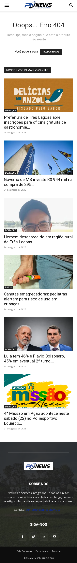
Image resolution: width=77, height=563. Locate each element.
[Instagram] (33, 536)
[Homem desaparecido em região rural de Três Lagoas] (38, 215)
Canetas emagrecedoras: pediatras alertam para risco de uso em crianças (35, 299)
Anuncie (56, 551)
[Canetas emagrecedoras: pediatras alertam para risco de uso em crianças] (38, 272)
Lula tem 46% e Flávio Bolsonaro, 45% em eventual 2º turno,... (34, 358)
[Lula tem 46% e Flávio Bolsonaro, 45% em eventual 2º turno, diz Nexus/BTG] (38, 334)
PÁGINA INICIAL (51, 51)
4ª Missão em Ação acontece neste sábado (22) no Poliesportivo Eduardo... (36, 418)
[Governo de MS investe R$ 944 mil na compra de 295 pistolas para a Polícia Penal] (38, 157)
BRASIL (8, 287)
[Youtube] (54, 537)
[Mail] (44, 537)
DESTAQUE (10, 110)
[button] (6, 5)
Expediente (42, 551)
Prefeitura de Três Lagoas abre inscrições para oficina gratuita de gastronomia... (35, 122)
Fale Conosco (24, 551)
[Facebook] (22, 537)
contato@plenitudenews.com (44, 509)
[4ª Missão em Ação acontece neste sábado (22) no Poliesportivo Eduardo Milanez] (38, 391)
